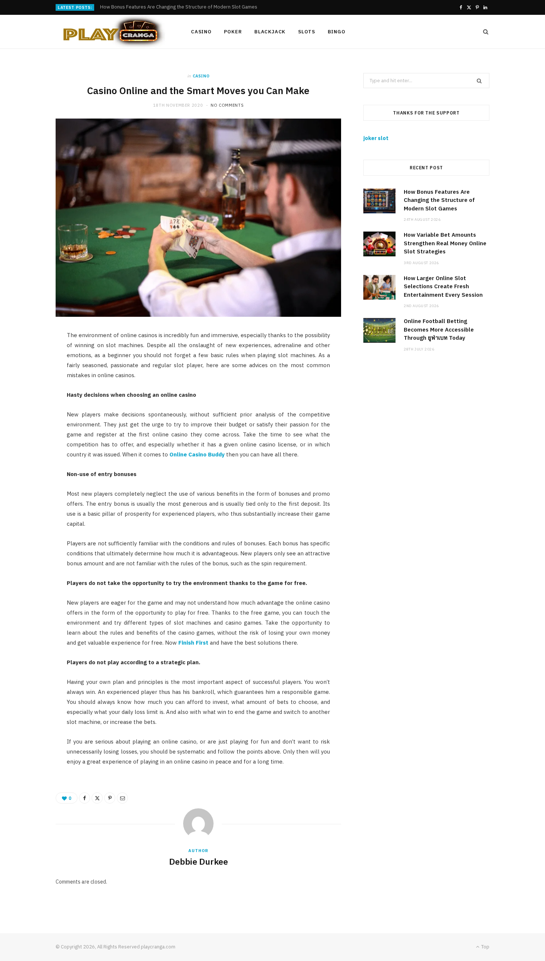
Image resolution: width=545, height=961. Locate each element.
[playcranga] (111, 32)
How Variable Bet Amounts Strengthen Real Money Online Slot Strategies (180, 7)
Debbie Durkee (198, 861)
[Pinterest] (109, 798)
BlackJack (269, 32)
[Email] (122, 798)
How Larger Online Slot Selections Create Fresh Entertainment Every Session (443, 286)
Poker (233, 32)
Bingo (337, 32)
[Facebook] (84, 798)
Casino (201, 32)
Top (484, 947)
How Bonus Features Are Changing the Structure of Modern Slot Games (439, 200)
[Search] (483, 32)
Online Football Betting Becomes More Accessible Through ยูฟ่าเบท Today (439, 329)
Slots (306, 32)
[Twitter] (97, 798)
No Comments (227, 105)
